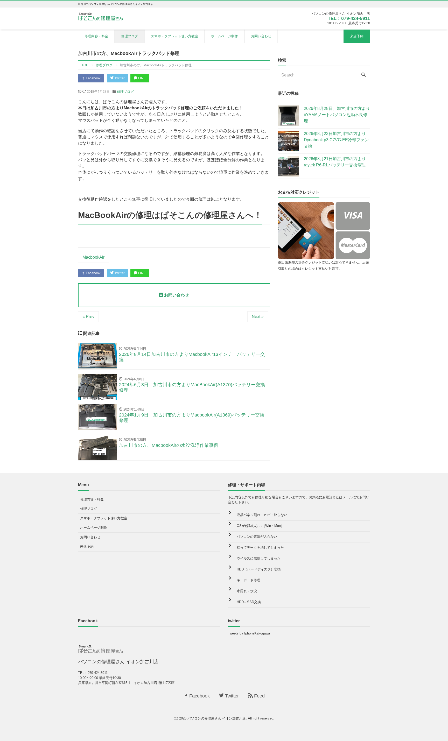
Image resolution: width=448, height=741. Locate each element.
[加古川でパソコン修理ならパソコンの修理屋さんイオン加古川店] (101, 16)
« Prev (88, 316)
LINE (141, 78)
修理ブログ (129, 36)
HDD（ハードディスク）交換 (259, 569)
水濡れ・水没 (247, 591)
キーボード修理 (248, 580)
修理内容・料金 (96, 36)
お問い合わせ (261, 36)
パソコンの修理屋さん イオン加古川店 (216, 718)
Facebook (93, 78)
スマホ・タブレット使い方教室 (174, 36)
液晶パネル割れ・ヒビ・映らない (262, 515)
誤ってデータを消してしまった (260, 547)
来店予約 (356, 36)
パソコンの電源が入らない (257, 537)
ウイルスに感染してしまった (259, 558)
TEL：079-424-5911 (349, 18)
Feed (259, 695)
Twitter (119, 78)
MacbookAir (93, 257)
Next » (258, 316)
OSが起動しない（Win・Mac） (260, 526)
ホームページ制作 (224, 36)
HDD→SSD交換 (249, 602)
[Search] (363, 75)
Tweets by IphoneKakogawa (249, 633)
